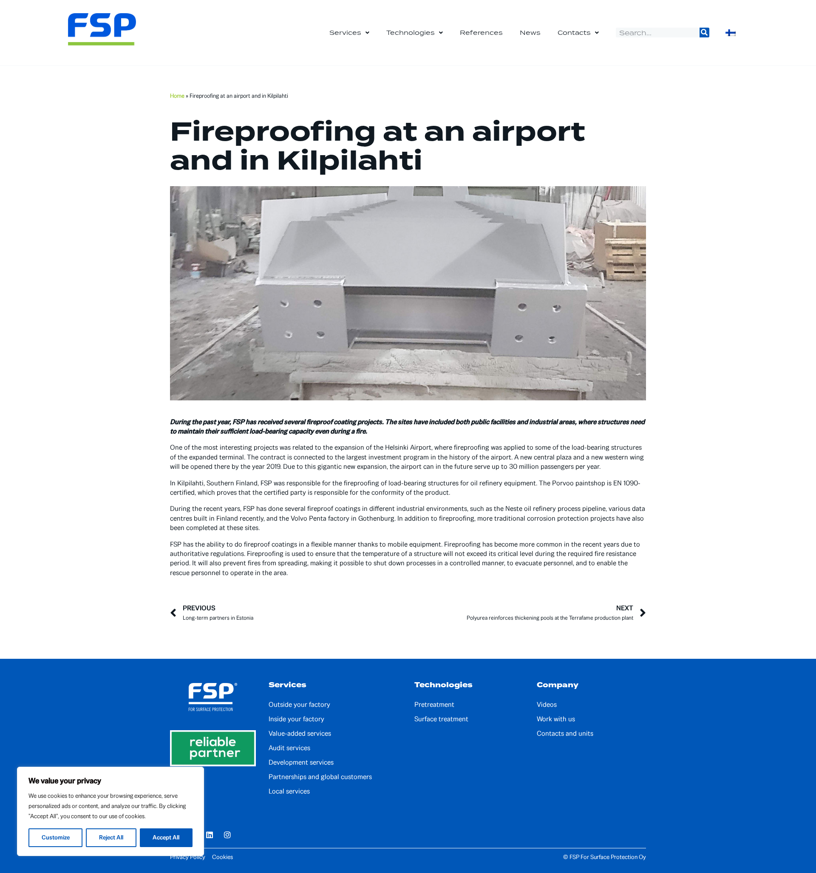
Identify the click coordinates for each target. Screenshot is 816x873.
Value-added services (300, 733)
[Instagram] (227, 835)
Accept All (166, 837)
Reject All (111, 837)
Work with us (556, 719)
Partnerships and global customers (320, 777)
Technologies (410, 32)
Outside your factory (299, 704)
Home (177, 95)
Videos (547, 704)
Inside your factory (296, 719)
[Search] (704, 32)
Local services (289, 791)
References (481, 32)
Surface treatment (441, 719)
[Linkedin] (209, 835)
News (530, 32)
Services (345, 32)
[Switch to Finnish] (730, 33)
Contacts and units (565, 733)
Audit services (289, 748)
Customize (56, 837)
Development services (301, 762)
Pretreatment (434, 704)
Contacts (574, 32)
